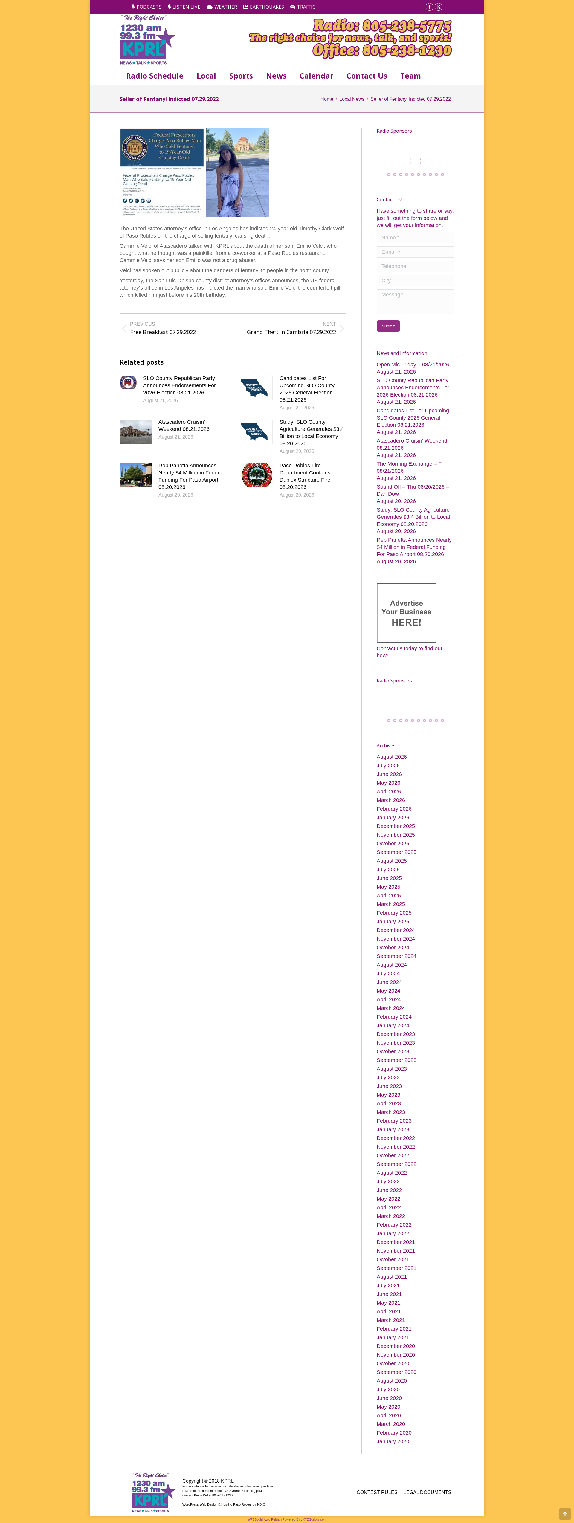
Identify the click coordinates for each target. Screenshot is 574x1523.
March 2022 (391, 1218)
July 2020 (388, 1391)
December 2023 (396, 1036)
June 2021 (389, 1296)
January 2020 (393, 1443)
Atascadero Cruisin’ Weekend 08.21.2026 (184, 425)
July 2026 (388, 767)
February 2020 (394, 1435)
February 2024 (394, 1019)
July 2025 (388, 871)
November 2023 (396, 1045)
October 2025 (393, 845)
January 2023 (393, 1131)
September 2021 (396, 1270)
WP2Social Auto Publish (265, 1521)
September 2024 (396, 958)
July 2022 (388, 1183)
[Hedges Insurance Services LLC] (398, 699)
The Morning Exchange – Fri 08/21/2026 (411, 468)
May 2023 (388, 1097)
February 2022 (394, 1227)
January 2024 (393, 1027)
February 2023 (394, 1123)
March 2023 (391, 1114)
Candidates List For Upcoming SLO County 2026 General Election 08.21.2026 (307, 389)
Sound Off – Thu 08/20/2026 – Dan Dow (413, 491)
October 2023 (393, 1053)
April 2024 (389, 1001)
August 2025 (392, 863)
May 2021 (388, 1305)
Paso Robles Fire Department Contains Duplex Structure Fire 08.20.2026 (305, 476)
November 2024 (396, 941)
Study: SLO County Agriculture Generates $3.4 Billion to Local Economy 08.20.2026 (312, 432)
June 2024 (389, 984)
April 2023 (389, 1105)
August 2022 (392, 1175)
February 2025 (394, 915)
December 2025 (396, 828)
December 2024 (396, 932)
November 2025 (396, 837)
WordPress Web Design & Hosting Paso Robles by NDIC (223, 1506)
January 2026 (393, 819)
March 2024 (391, 1010)
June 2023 (389, 1088)
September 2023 (396, 1062)
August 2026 (392, 759)
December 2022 (396, 1140)
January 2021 (393, 1339)
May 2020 (388, 1409)
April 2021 (389, 1313)
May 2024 (388, 993)
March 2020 (391, 1426)
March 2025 (391, 906)
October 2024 (393, 949)
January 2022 (393, 1235)
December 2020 (396, 1348)
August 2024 (392, 967)
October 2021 (393, 1261)
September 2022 (396, 1166)
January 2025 (393, 923)
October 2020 (393, 1365)
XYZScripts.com (314, 1521)
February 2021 (394, 1331)
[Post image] (128, 382)
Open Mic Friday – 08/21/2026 (413, 366)
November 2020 (396, 1357)
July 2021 (388, 1287)
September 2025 (396, 854)
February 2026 (394, 811)
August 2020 (392, 1383)
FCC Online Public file (238, 1492)
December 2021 (396, 1244)
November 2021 (396, 1253)
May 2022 (388, 1201)
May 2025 (388, 889)
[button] (388, 175)
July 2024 (388, 975)
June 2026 (389, 776)
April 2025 (389, 897)
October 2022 (393, 1157)
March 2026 (391, 802)
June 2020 (389, 1400)
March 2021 (391, 1322)
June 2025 (389, 880)
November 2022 (396, 1149)
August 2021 (392, 1279)
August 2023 (392, 1071)
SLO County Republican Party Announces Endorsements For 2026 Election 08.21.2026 (179, 385)
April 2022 (389, 1209)
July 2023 (388, 1079)
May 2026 (388, 785)
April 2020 (389, 1417)
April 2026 (389, 793)
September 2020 (396, 1374)
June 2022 (389, 1192)
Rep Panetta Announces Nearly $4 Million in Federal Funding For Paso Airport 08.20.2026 (191, 476)
